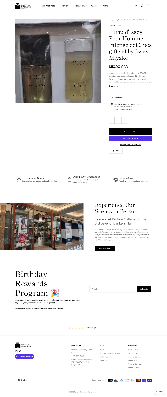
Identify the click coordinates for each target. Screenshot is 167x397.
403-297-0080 (77, 356)
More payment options (130, 144)
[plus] (124, 120)
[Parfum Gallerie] (24, 345)
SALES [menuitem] (93, 6)
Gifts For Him (143, 20)
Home (111, 20)
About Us (103, 360)
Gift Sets (136, 20)
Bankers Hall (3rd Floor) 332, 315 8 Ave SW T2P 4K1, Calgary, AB (82, 362)
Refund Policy (133, 360)
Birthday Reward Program (110, 353)
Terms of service (134, 357)
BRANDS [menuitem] (64, 6)
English (24, 380)
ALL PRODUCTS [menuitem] (48, 6)
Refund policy (133, 367)
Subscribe (144, 289)
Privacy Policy (133, 353)
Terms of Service (134, 364)
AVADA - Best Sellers (125, 20)
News (102, 350)
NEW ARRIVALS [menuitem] (81, 6)
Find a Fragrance (106, 357)
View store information (123, 109)
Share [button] (117, 151)
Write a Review (133, 350)
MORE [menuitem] (105, 6)
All (116, 20)
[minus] (112, 120)
